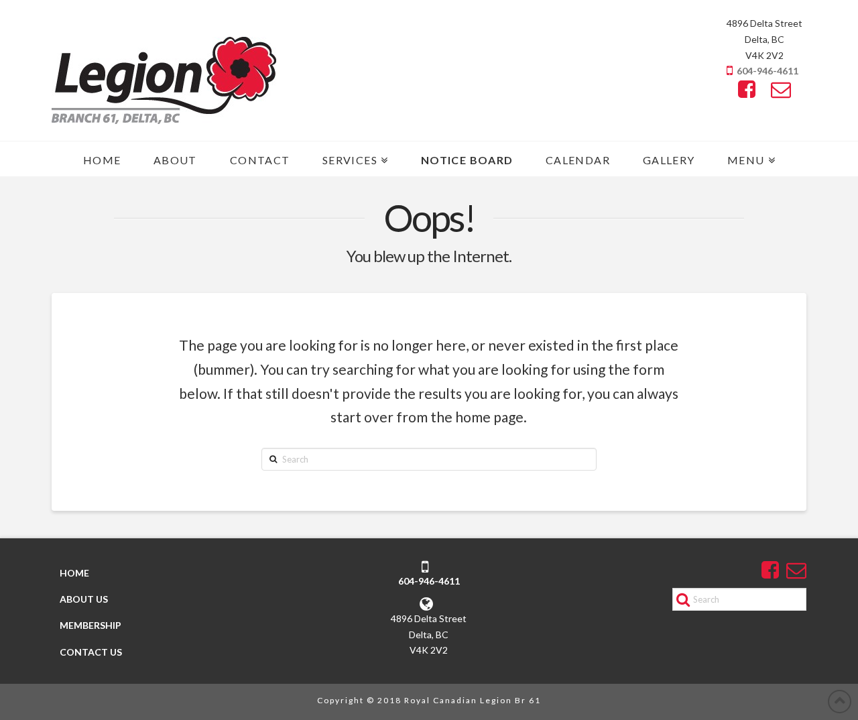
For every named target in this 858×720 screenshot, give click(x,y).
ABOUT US (84, 599)
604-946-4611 (767, 70)
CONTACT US (91, 652)
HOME (74, 573)
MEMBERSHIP (90, 625)
